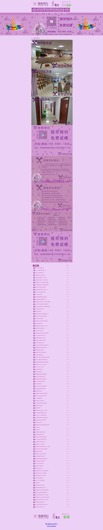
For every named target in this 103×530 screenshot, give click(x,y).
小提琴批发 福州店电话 (39, 400)
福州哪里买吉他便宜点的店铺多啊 (41, 333)
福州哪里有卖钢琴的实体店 (40, 337)
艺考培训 (67, 10)
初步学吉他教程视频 (39, 354)
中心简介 (40, 13)
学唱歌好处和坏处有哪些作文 (41, 352)
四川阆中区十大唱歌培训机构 (41, 415)
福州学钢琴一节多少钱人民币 (41, 364)
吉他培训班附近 (38, 311)
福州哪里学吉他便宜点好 (40, 502)
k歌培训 (34, 8)
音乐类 (46, 13)
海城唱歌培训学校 (38, 451)
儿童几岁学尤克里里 (39, 330)
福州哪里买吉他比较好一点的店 (41, 410)
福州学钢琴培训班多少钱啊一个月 (41, 289)
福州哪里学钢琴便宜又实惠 (40, 487)
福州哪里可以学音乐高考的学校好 (41, 490)
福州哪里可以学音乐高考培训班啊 (41, 282)
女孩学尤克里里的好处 (39, 272)
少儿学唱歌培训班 (38, 398)
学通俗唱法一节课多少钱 (40, 444)
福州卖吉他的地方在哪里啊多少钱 (41, 313)
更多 (68, 265)
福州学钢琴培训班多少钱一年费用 (41, 494)
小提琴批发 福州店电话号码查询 (41, 321)
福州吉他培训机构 (38, 371)
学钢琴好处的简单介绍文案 (40, 287)
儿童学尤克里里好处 (39, 477)
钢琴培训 (35, 10)
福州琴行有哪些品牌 (39, 318)
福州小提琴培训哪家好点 (40, 381)
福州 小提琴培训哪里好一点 (40, 270)
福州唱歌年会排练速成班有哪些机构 (42, 424)
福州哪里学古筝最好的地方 (40, 432)
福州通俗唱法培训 (38, 391)
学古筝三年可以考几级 (39, 366)
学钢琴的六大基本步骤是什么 (41, 453)
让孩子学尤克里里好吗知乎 (40, 292)
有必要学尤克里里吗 (39, 465)
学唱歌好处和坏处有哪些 (40, 275)
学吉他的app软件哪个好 (40, 506)
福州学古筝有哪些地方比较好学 (41, 504)
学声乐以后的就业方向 (39, 463)
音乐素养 (67, 8)
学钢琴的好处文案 (38, 468)
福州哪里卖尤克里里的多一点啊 (41, 325)
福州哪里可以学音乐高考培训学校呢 (42, 497)
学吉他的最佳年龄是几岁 (40, 456)
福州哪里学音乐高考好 (39, 350)
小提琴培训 (54, 10)
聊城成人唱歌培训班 (39, 405)
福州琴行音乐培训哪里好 (51, 526)
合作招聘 (58, 13)
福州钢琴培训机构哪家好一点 (41, 299)
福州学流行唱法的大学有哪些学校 (41, 304)
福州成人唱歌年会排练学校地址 (41, 359)
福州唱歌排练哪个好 (39, 369)
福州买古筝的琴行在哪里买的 (41, 386)
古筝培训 (47, 10)
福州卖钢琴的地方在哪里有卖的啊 (41, 284)
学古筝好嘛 (37, 429)
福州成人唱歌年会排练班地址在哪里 (42, 357)
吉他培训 (41, 10)
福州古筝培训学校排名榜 (40, 461)
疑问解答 (52, 13)
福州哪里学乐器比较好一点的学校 (41, 499)
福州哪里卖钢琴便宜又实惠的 (41, 296)
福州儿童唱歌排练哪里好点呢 (41, 412)
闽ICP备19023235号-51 (51, 524)
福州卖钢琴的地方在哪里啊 (40, 420)
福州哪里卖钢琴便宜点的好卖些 (41, 417)
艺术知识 (36, 265)
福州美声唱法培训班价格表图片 (41, 458)
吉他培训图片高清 (38, 323)
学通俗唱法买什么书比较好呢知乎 (41, 470)
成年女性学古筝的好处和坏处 (41, 395)
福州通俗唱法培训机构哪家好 (41, 378)
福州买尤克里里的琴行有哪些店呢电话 (42, 306)
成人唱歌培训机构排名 (39, 308)
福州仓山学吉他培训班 (39, 267)
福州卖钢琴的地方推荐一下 (40, 328)
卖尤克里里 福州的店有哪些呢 (41, 403)
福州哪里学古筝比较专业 (40, 485)
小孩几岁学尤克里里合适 (40, 480)
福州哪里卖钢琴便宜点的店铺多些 (41, 362)
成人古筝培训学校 (38, 294)
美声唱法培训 (54, 8)
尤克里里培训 (60, 10)
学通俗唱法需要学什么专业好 (41, 277)
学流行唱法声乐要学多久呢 (40, 441)
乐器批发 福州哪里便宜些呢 (40, 388)
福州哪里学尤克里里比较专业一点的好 (42, 446)
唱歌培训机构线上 (38, 422)
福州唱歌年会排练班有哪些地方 (41, 492)
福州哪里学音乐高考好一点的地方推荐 (42, 301)
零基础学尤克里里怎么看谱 (40, 340)
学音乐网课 (37, 427)
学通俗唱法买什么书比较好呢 (41, 473)
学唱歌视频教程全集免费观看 (41, 374)
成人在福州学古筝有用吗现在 (41, 439)
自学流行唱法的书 (38, 383)
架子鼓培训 (60, 8)
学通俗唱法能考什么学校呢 (40, 475)
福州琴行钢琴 (37, 407)
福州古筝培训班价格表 (39, 342)
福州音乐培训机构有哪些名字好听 (41, 345)
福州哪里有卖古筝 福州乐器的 (41, 347)
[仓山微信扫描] (68, 517)
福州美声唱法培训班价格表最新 (41, 448)
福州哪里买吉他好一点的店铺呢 (41, 279)
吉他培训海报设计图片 (39, 434)
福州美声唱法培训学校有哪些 (41, 316)
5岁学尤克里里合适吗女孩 (40, 335)
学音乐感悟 (37, 482)
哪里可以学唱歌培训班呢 (40, 376)
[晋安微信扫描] (65, 517)
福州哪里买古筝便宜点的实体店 (41, 393)
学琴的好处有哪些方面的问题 (41, 436)
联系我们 (65, 13)
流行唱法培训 (41, 8)
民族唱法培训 (47, 8)
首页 (34, 13)
